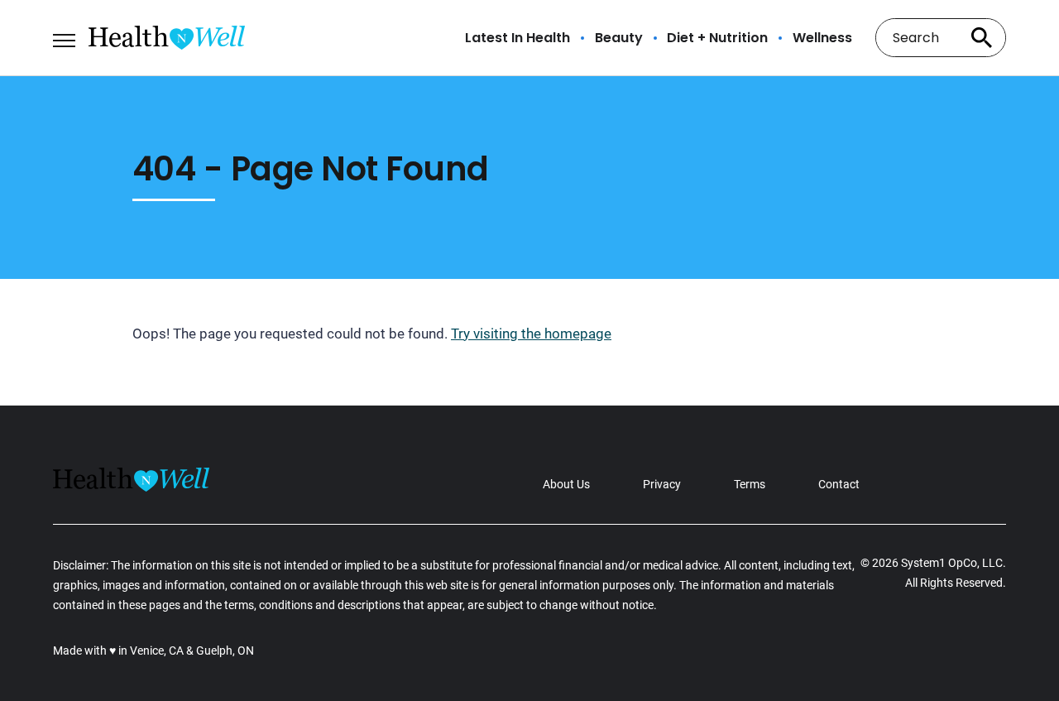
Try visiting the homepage (531, 333)
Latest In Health (517, 38)
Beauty (619, 38)
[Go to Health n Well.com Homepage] (167, 38)
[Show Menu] (64, 36)
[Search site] (981, 37)
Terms (749, 484)
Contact (839, 484)
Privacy (662, 484)
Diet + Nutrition (717, 38)
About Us (566, 484)
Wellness (822, 38)
